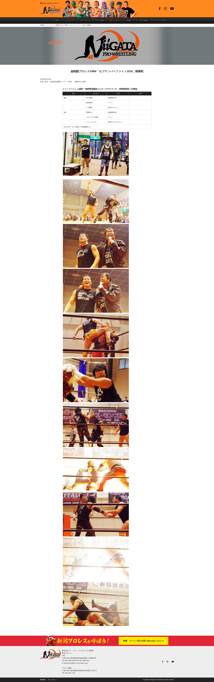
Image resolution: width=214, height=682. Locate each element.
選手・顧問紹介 (144, 20)
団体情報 (42, 679)
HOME (42, 25)
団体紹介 (129, 20)
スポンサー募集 (99, 20)
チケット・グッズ (158, 20)
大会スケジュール (114, 20)
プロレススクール (85, 20)
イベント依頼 (55, 20)
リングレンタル (70, 20)
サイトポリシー (52, 679)
